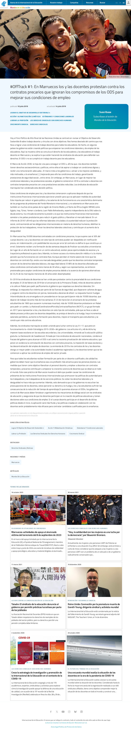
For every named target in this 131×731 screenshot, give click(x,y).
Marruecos (15, 462)
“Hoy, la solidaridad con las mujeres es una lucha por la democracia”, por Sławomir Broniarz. (94, 523)
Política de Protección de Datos (70, 727)
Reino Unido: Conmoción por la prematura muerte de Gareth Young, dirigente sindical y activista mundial (94, 591)
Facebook (50, 711)
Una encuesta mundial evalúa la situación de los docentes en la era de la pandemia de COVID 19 (94, 662)
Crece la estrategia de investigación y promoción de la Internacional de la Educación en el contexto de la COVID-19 (38, 663)
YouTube (63, 711)
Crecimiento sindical (77, 433)
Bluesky (75, 711)
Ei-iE (4, 4)
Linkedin (81, 711)
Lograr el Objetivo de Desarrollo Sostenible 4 (28, 428)
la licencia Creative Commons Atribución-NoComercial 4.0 (66, 722)
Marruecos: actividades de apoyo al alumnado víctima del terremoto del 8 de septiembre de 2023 (38, 522)
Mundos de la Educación (20, 7)
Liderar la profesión (19, 433)
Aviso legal (55, 727)
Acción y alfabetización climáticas (60, 428)
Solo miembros (128, 2)
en (117, 3)
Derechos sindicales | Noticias (22, 448)
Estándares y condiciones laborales (90, 428)
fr (120, 3)
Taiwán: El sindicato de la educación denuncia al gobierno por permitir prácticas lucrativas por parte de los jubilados (38, 594)
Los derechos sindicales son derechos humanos (47, 433)
